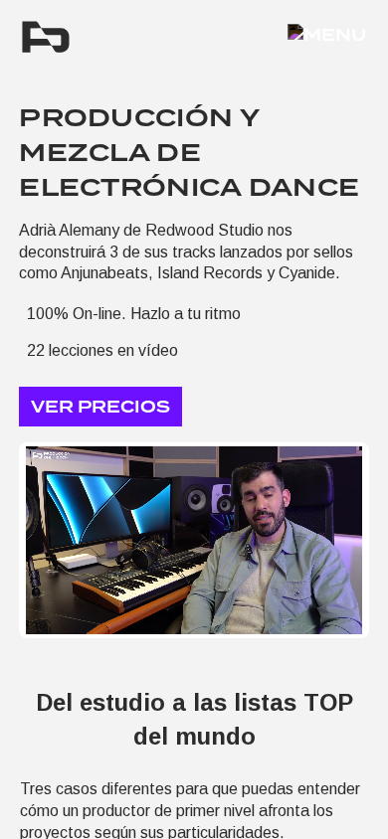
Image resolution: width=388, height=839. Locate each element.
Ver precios (100, 407)
